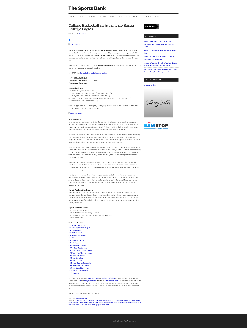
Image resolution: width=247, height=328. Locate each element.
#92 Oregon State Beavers (77, 225)
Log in (134, 321)
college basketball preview (128, 302)
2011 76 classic (81, 300)
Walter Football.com (111, 281)
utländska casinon (150, 85)
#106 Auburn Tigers (75, 260)
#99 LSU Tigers (74, 243)
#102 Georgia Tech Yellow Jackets (80, 250)
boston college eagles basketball (110, 302)
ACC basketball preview (103, 300)
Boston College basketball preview (120, 300)
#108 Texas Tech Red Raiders (79, 266)
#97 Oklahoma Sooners (77, 238)
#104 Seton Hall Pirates (77, 255)
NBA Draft (91, 278)
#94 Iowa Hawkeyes (75, 230)
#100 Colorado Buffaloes (77, 245)
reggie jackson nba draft (101, 305)
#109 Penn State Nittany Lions (79, 268)
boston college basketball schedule (89, 302)
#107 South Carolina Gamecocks (80, 263)
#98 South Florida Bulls (77, 240)
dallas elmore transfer (87, 305)
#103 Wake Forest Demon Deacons (81, 253)
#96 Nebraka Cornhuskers (77, 235)
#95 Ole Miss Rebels (75, 233)
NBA (97, 278)
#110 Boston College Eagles (78, 271)
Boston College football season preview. (93, 73)
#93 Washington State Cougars (79, 228)
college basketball (108, 278)
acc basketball (90, 300)
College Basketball (81, 298)
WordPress (127, 321)
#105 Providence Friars (76, 258)
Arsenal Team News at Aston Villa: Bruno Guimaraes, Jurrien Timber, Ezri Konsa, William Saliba (159, 44)
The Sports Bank (87, 8)
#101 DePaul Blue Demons (78, 248)
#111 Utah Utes (74, 273)
